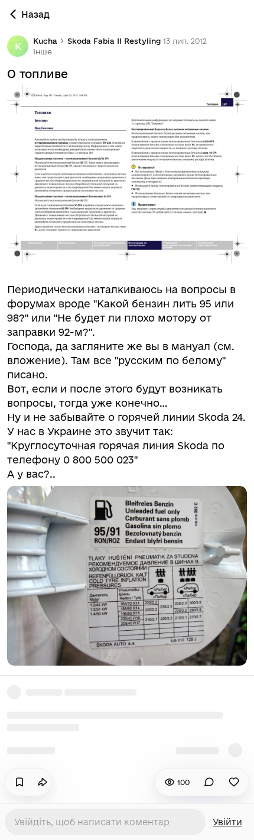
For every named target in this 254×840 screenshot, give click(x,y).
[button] (42, 51)
